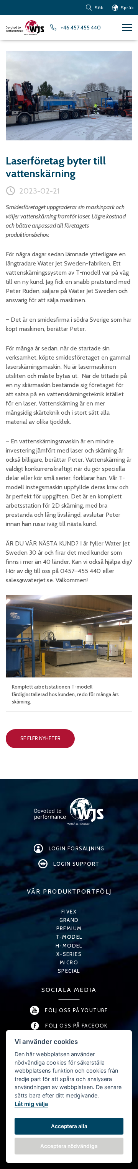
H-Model (69, 946)
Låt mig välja (31, 1104)
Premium (69, 928)
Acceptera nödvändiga (69, 1146)
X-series (69, 954)
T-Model (69, 937)
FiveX (69, 911)
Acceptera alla (69, 1126)
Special (69, 971)
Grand (69, 920)
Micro (69, 962)
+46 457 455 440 (81, 27)
